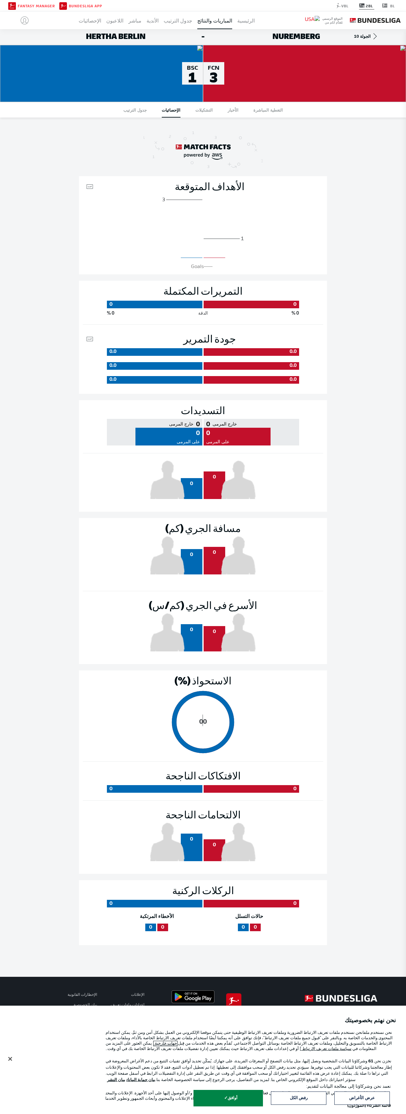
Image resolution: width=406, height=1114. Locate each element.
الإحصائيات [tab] (171, 109)
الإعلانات (137, 995)
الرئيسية (246, 20)
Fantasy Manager (36, 5)
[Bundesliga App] (63, 5)
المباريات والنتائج (214, 20)
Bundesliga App (85, 5)
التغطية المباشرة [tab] (268, 109)
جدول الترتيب (178, 20)
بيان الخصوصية (85, 1005)
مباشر (134, 20)
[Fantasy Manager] (12, 5)
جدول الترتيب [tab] (135, 109)
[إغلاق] (10, 1059)
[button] (22, 20)
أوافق (233, 1098)
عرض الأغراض (362, 1098)
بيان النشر (116, 1080)
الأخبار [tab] (233, 109)
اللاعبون (114, 20)
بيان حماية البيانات (141, 1080)
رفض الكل (299, 1098)
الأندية (153, 20)
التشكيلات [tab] (204, 109)
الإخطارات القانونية (82, 995)
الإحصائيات (90, 20)
